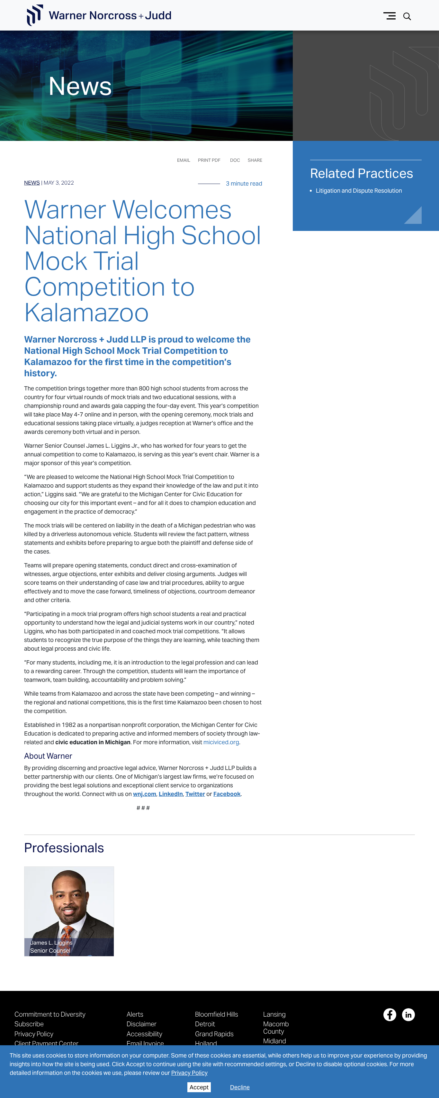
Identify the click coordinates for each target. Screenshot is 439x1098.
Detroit (205, 1024)
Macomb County (276, 1027)
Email (183, 160)
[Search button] (407, 15)
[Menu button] (390, 15)
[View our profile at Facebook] (389, 1014)
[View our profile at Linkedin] (408, 1014)
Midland (274, 1041)
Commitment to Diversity (49, 1014)
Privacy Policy (189, 1072)
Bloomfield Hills (216, 1014)
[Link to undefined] (69, 911)
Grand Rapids (214, 1034)
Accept (199, 1087)
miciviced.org (221, 742)
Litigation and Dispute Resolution (359, 190)
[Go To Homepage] (99, 15)
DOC (235, 160)
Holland (206, 1043)
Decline (240, 1087)
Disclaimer (142, 1024)
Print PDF (209, 160)
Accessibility (144, 1034)
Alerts (135, 1014)
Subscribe (29, 1024)
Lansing (274, 1014)
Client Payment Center (46, 1043)
